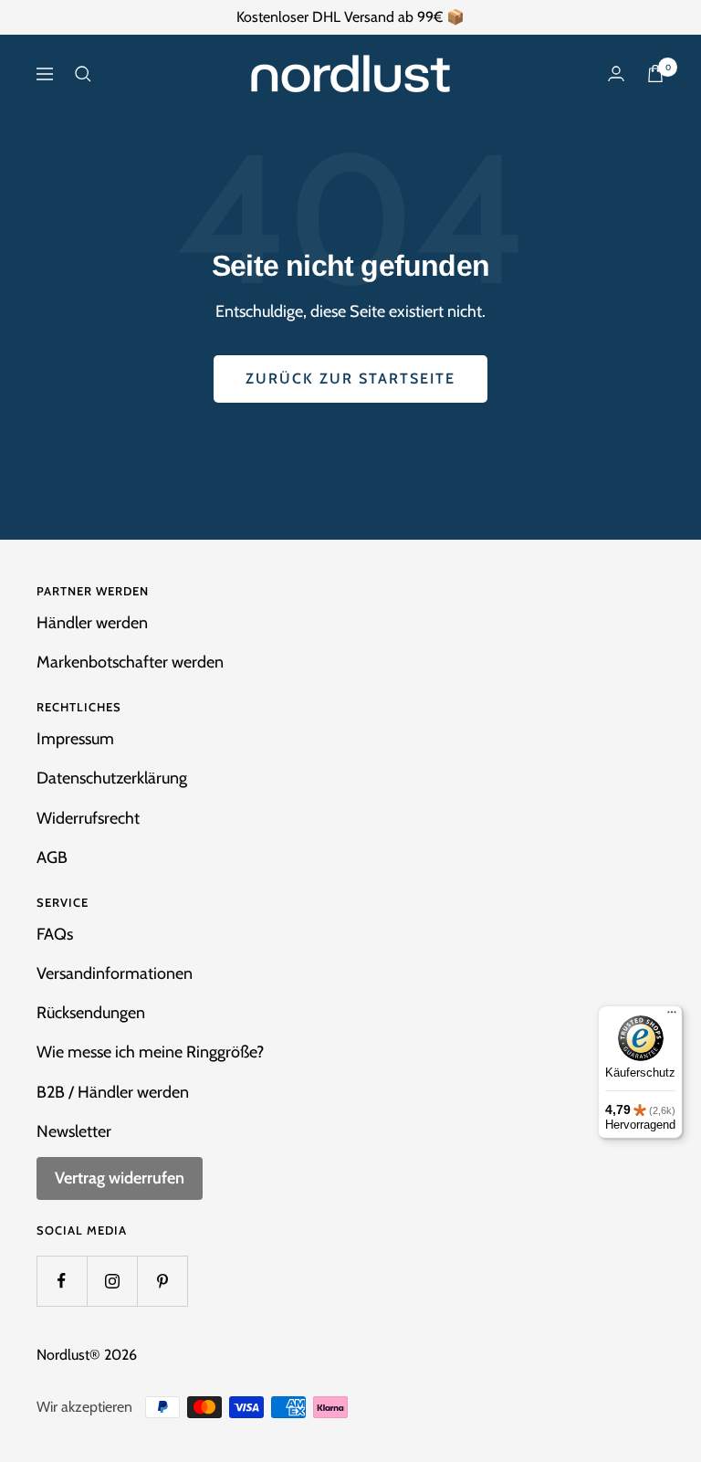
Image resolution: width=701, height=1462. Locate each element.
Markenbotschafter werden (130, 662)
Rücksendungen (91, 1013)
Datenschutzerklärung (112, 778)
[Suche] (83, 74)
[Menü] (672, 1016)
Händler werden (92, 623)
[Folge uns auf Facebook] (62, 1281)
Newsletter (74, 1131)
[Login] (616, 73)
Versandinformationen (115, 973)
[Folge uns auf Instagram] (112, 1281)
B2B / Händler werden (113, 1092)
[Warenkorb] (655, 73)
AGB (52, 857)
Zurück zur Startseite (350, 378)
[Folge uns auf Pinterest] (162, 1281)
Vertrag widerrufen (119, 1178)
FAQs (55, 934)
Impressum (75, 739)
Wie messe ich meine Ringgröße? (150, 1052)
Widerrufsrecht (88, 818)
